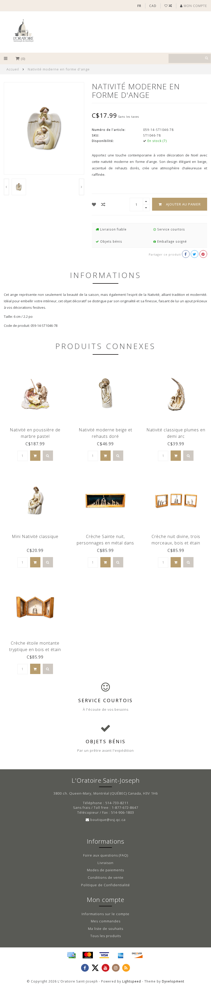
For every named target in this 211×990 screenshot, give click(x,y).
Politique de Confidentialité (105, 885)
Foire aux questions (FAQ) (105, 855)
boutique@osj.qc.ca (108, 819)
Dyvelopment (173, 981)
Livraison (105, 862)
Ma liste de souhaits (105, 928)
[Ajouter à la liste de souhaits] (94, 204)
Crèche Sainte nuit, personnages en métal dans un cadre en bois (105, 543)
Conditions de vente (106, 877)
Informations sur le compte (105, 914)
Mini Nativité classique (35, 536)
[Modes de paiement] (71, 955)
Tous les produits (105, 935)
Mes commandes (105, 921)
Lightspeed (131, 981)
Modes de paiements (105, 870)
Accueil (12, 69)
